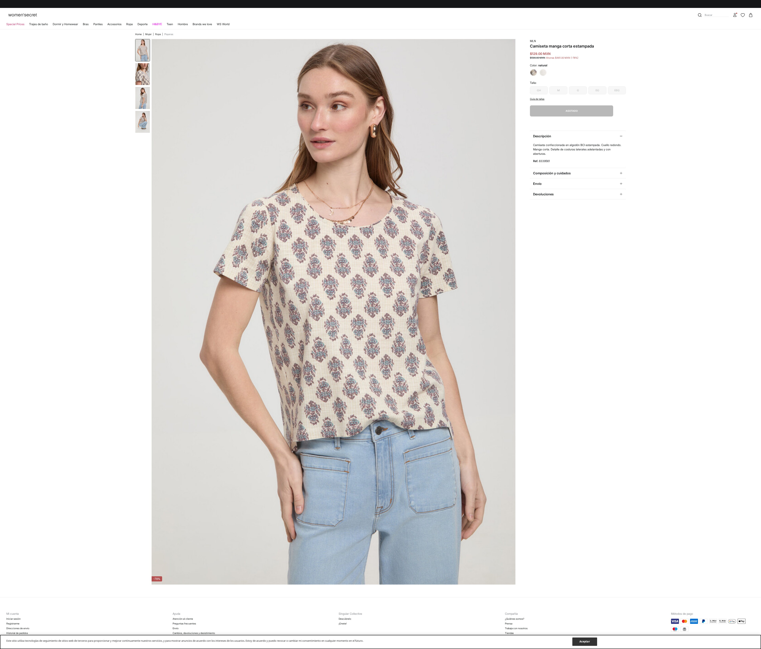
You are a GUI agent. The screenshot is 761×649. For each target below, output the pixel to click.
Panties (98, 24)
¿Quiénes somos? (514, 618)
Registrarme (12, 623)
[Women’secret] (22, 15)
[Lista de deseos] (743, 15)
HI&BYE (157, 24)
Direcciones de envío (17, 628)
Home (138, 34)
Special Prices (15, 24)
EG (597, 90)
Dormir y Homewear (65, 24)
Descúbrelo (345, 618)
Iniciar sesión (13, 618)
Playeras (168, 34)
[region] (380, 642)
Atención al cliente (183, 618)
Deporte (143, 24)
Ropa (129, 24)
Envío (176, 628)
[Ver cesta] (751, 15)
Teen (170, 24)
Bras (86, 24)
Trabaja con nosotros (516, 628)
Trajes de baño (38, 24)
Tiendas (509, 633)
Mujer (148, 34)
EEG (617, 90)
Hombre (183, 24)
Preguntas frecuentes (184, 623)
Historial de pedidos (17, 633)
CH (539, 90)
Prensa (508, 623)
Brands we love (202, 24)
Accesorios (114, 24)
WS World (223, 24)
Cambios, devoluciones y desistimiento (194, 633)
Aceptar (584, 641)
